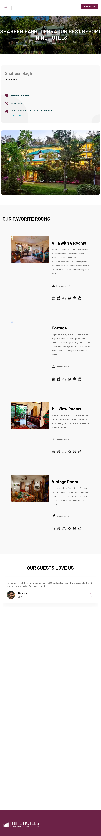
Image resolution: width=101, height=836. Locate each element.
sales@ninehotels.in (21, 95)
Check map (16, 115)
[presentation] (7, 162)
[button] (48, 190)
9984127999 (17, 103)
